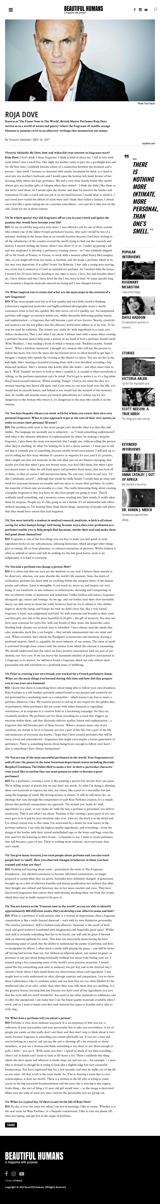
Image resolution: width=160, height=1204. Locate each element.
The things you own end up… (137, 419)
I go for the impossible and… (136, 383)
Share (11, 1125)
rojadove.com (148, 143)
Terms (8, 1180)
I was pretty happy (131, 292)
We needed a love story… (135, 484)
